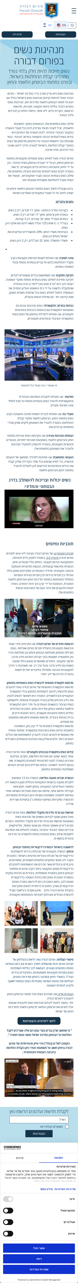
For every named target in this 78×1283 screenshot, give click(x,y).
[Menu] (74, 11)
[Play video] (39, 509)
